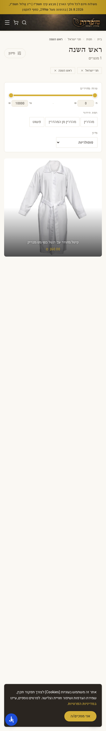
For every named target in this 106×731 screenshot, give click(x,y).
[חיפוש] (24, 22)
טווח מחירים (89, 88)
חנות (89, 39)
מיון (95, 133)
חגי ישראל (74, 39)
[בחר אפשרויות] (53, 207)
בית (99, 39)
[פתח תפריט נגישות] (11, 719)
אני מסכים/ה (80, 716)
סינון (11, 53)
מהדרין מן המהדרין (62, 122)
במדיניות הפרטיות (82, 703)
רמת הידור (90, 113)
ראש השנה (65, 70)
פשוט (37, 122)
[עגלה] (16, 22)
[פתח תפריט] (7, 22)
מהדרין (89, 122)
